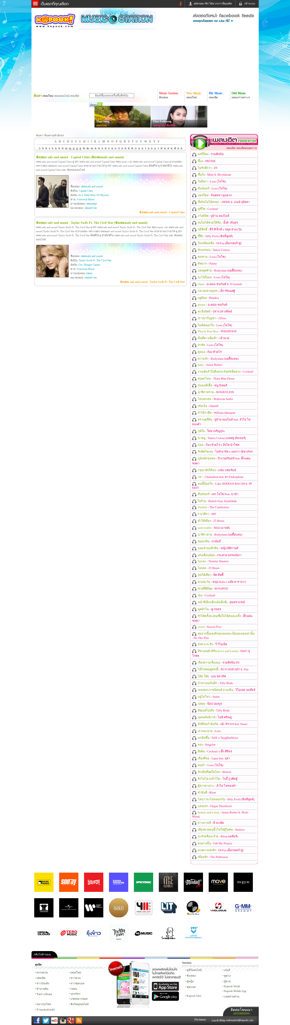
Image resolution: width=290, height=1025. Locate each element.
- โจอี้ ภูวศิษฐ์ (217, 778)
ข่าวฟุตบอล (77, 983)
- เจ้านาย (213, 338)
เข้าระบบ (249, 3)
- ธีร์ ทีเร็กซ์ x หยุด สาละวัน (219, 229)
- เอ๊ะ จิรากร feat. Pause (222, 724)
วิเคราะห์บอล (44, 994)
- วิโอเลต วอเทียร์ (226, 690)
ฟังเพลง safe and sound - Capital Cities (162, 212)
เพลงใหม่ (75, 972)
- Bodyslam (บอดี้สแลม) (219, 270)
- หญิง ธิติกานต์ (217, 548)
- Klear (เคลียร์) (217, 836)
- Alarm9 (207, 406)
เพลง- (89, 273)
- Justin (208, 696)
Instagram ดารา (156, 958)
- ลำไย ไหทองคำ (216, 785)
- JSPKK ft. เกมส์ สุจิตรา (223, 202)
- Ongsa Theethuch (214, 806)
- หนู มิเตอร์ (212, 385)
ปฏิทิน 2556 (88, 958)
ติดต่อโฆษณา (241, 1011)
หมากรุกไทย (224, 958)
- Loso (209, 731)
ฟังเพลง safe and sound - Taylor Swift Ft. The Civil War (152, 281)
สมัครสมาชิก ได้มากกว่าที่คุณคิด (213, 3)
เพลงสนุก (91, 203)
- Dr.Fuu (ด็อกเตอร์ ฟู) (219, 243)
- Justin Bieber (209, 364)
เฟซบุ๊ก (110, 958)
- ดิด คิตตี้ (210, 574)
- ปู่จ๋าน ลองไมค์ (213, 215)
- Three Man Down (215, 378)
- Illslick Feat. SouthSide (217, 501)
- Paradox (208, 298)
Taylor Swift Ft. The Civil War (95, 260)
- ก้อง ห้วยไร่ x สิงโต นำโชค (218, 444)
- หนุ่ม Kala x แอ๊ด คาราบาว (221, 581)
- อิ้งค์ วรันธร (217, 222)
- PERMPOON (217, 331)
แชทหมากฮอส (201, 958)
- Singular (206, 744)
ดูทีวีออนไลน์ (194, 970)
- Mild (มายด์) (213, 527)
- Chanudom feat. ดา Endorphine (220, 477)
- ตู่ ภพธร (209, 609)
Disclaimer (200, 1019)
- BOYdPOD (212, 588)
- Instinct (221, 829)
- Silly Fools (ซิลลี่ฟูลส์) (215, 236)
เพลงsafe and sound (92, 186)
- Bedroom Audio (215, 399)
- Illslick (214, 772)
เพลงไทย (101, 125)
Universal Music (86, 199)
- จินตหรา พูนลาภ (214, 195)
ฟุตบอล (191, 987)
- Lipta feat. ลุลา (213, 758)
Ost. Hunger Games (89, 264)
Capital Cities (86, 190)
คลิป (42, 958)
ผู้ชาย (227, 981)
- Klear (206, 792)
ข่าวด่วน (75, 978)
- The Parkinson (212, 857)
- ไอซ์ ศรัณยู (214, 717)
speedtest (75, 993)
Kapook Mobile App (235, 991)
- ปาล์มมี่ (209, 541)
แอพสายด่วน (231, 996)
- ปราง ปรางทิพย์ (214, 311)
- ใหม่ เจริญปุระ (211, 431)
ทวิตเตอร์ (133, 958)
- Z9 (207, 168)
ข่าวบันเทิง (42, 983)
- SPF (206, 514)
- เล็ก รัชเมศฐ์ (216, 291)
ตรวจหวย (42, 972)
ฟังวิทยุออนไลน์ (79, 1004)
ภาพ (65, 958)
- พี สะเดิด (210, 822)
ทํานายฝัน (42, 988)
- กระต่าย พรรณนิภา (219, 555)
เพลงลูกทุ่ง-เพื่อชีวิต (164, 125)
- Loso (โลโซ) (211, 181)
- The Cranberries (213, 507)
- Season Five (209, 626)
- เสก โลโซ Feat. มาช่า (217, 494)
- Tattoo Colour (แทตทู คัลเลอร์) (221, 438)
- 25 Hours (210, 520)
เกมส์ (227, 970)
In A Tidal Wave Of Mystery (94, 195)
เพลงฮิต (41, 978)
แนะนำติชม (219, 1020)
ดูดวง (227, 975)
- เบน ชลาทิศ (211, 676)
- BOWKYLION (215, 392)
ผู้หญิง (190, 981)
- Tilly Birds (215, 683)
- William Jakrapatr (216, 412)
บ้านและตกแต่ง (45, 1009)
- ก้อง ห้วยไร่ (209, 352)
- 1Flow (211, 318)
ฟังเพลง (191, 975)
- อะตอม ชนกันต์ (212, 304)
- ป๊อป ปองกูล (209, 703)
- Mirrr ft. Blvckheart (214, 174)
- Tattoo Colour (213, 250)
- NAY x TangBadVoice (217, 737)
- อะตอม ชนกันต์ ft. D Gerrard (219, 284)
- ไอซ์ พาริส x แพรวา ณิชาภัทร (225, 451)
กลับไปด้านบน (42, 954)
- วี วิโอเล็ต (212, 644)
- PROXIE (206, 161)
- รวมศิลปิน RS (218, 662)
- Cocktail (207, 208)
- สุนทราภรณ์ (221, 602)
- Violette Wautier (212, 561)
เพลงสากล (91, 208)
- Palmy (207, 263)
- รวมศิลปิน (210, 154)
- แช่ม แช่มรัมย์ (216, 470)
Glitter (246, 958)
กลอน (178, 958)
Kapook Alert (194, 995)
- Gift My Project (214, 843)
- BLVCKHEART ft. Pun (223, 669)
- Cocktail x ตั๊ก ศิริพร (214, 751)
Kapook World (232, 986)
